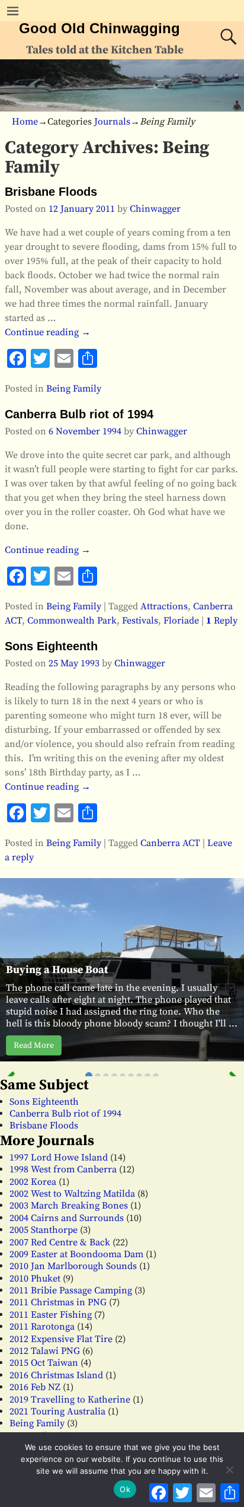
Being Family (73, 389)
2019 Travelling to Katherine (69, 1400)
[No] (229, 1470)
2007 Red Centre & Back (59, 1242)
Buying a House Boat (57, 970)
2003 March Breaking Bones (68, 1206)
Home (25, 122)
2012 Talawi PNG (44, 1351)
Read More (34, 1045)
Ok (125, 1489)
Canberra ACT (170, 843)
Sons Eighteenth (51, 646)
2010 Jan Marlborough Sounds (73, 1266)
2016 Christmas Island (56, 1375)
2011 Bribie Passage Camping (70, 1290)
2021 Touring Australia (57, 1411)
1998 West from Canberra (63, 1169)
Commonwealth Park (72, 621)
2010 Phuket (34, 1279)
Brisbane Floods (51, 191)
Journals (112, 122)
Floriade (181, 621)
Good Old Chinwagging (99, 28)
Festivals (140, 621)
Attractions (164, 606)
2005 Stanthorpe (43, 1230)
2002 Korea (32, 1182)
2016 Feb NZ (34, 1387)
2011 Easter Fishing (50, 1315)
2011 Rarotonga (42, 1327)
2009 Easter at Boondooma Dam (76, 1254)
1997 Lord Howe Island (58, 1157)
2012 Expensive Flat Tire (61, 1339)
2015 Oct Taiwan (43, 1363)
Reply (221, 621)
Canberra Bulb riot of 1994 (79, 414)
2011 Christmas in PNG (58, 1302)
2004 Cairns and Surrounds (66, 1218)
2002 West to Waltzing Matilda (72, 1194)
